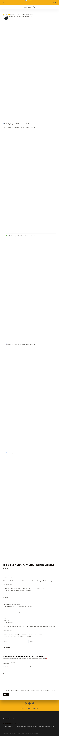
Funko (15, 604)
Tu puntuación (6, 662)
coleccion (15, 606)
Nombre (5, 666)
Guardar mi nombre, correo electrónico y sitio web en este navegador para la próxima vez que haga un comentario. (30, 690)
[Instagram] (29, 703)
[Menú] (3, 2)
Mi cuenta (35, 708)
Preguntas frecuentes (9, 719)
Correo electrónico (35, 666)
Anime (11, 604)
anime (10, 606)
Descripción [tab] (18, 613)
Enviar (6, 694)
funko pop (21, 606)
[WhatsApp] (33, 703)
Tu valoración (6, 673)
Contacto (28, 708)
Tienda (22, 708)
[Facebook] (26, 703)
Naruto (19, 604)
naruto (30, 606)
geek (26, 606)
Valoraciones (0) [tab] (40, 613)
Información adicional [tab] (28, 613)
